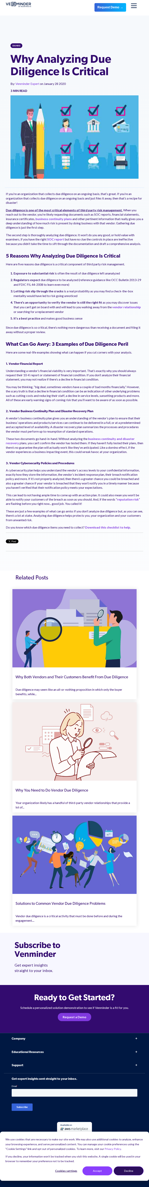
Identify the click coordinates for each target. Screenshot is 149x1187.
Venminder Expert (28, 83)
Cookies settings (66, 1170)
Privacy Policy (113, 1148)
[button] (137, 1095)
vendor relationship (126, 307)
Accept (97, 1170)
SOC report (55, 239)
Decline (128, 1170)
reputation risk (128, 499)
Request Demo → (110, 7)
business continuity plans (54, 219)
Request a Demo (74, 1017)
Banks (16, 45)
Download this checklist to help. (108, 527)
